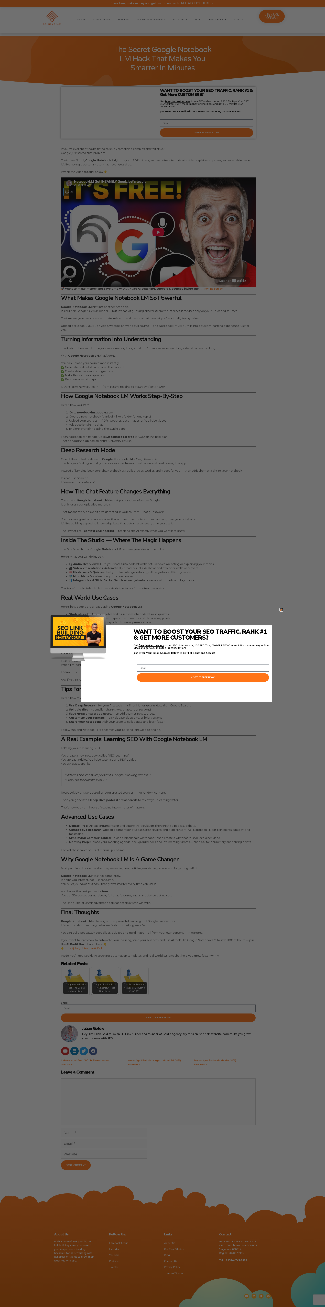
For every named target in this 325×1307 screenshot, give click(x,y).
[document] (162, 653)
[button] (281, 610)
